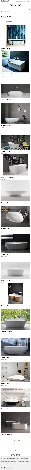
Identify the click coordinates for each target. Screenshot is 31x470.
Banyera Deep (5, 280)
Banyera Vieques (6, 435)
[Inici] (15, 5)
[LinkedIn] (8, 1)
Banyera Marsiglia (7, 74)
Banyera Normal (6, 331)
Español (17, 1)
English (24, 1)
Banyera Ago (5, 357)
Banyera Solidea (6, 100)
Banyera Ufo (5, 409)
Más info (3, 464)
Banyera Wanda (6, 151)
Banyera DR (5, 306)
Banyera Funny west (7, 177)
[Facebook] (2, 1)
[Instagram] (6, 1)
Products (5, 9)
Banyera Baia (5, 254)
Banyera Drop (5, 228)
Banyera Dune (5, 383)
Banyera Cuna (5, 48)
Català (21, 1)
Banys (2, 11)
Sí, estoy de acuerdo (6, 467)
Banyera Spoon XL (7, 125)
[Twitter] (4, 1)
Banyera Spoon (6, 203)
